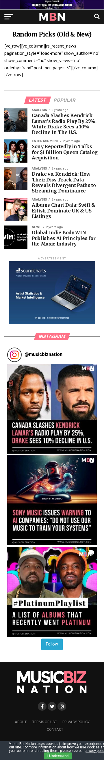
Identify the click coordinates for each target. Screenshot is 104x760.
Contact (55, 729)
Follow (52, 644)
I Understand (57, 756)
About (21, 722)
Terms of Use (44, 722)
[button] (52, 409)
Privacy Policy (76, 722)
